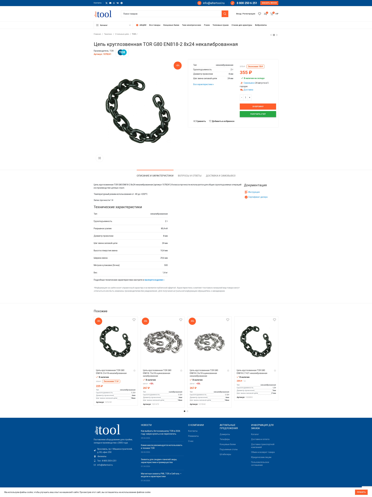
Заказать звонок (269, 3)
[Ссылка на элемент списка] (115, 456)
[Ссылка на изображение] (110, 429)
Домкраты (225, 434)
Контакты (192, 431)
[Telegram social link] (122, 3)
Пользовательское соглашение (260, 463)
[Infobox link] (211, 3)
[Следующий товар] (276, 35)
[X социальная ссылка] (106, 3)
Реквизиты (193, 436)
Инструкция (254, 192)
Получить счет (258, 114)
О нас (190, 441)
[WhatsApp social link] (114, 3)
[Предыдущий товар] (271, 35)
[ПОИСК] (225, 13)
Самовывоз (249, 83)
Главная (97, 34)
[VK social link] (118, 3)
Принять (361, 492)
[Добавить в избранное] (134, 320)
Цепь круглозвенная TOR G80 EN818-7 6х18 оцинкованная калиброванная (157, 373)
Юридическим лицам (261, 457)
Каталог (255, 434)
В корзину (258, 106)
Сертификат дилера (258, 197)
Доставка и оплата (260, 439)
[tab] (155, 174)
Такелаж (108, 34)
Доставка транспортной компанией (262, 445)
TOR (134, 34)
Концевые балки (228, 444)
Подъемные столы (229, 449)
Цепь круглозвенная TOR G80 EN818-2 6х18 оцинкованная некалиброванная (204, 373)
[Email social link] (110, 3)
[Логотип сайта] (104, 13)
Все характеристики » (203, 84)
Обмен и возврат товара (263, 452)
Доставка (248, 90)
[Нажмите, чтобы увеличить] (99, 158)
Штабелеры (225, 454)
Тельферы (225, 439)
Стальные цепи (122, 34)
